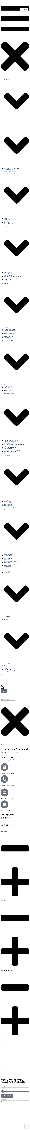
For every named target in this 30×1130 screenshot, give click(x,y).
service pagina (20, 760)
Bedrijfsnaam (4, 1090)
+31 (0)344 (4, 820)
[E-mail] (4, 804)
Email (2, 1086)
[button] (15, 40)
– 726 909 (9, 820)
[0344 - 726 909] (4, 779)
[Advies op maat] (4, 767)
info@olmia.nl (5, 821)
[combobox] (8, 700)
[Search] (1, 744)
